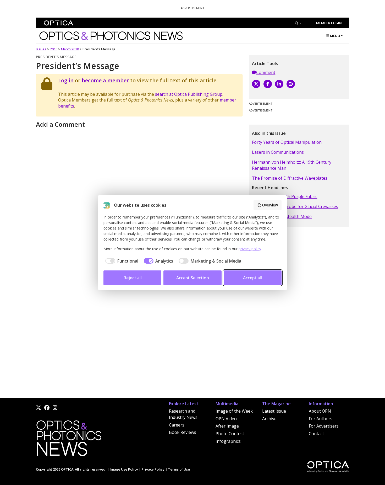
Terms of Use (179, 469)
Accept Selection (192, 278)
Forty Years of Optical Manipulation (287, 142)
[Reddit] (291, 84)
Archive (269, 419)
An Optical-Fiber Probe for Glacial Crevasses (295, 206)
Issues (41, 49)
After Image (227, 426)
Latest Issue (274, 411)
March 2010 (70, 49)
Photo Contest (230, 433)
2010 (53, 49)
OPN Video (226, 419)
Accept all (252, 278)
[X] (256, 84)
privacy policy (250, 248)
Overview (270, 204)
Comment (265, 72)
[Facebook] (267, 84)
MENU (334, 35)
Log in (66, 80)
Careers (176, 425)
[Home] (68, 440)
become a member (105, 80)
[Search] (298, 23)
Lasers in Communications (278, 152)
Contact (316, 433)
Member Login (329, 22)
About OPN (320, 411)
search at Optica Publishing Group (188, 94)
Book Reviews (182, 432)
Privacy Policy (152, 469)
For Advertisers (324, 426)
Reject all (132, 278)
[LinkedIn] (279, 84)
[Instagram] (55, 408)
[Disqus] (139, 331)
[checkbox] (120, 261)
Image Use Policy (124, 469)
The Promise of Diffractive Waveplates (289, 178)
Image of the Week (234, 411)
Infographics (228, 441)
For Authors (320, 419)
